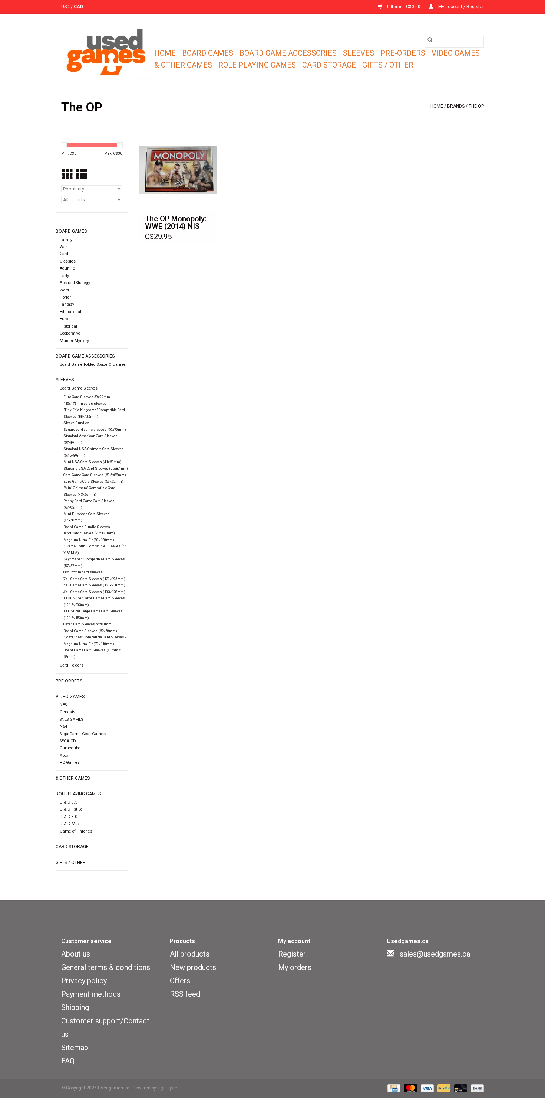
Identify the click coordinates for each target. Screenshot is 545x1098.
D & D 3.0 (68, 816)
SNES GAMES (71, 719)
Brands (456, 106)
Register (292, 953)
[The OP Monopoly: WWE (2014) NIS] (178, 170)
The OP (476, 106)
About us (75, 953)
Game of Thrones (76, 831)
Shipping (75, 1007)
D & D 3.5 (68, 802)
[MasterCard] (410, 1088)
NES (63, 705)
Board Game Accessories (288, 53)
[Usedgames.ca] (106, 52)
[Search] (430, 40)
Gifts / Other (387, 65)
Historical (68, 326)
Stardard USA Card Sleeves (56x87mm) (95, 468)
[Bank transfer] (476, 1088)
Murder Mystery (74, 340)
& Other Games (183, 65)
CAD (78, 6)
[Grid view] (67, 175)
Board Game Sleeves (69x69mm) (90, 631)
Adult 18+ (68, 268)
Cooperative (70, 333)
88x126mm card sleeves (83, 572)
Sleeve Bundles (76, 423)
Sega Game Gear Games (83, 734)
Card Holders (71, 665)
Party (64, 275)
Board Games (207, 53)
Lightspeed (168, 1088)
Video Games (456, 53)
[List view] (81, 175)
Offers (180, 980)
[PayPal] (443, 1088)
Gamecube (70, 748)
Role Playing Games (257, 65)
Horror (65, 297)
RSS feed (185, 994)
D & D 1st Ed (71, 809)
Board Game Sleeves (79, 388)
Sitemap (74, 1047)
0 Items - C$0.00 (404, 6)
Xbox (64, 755)
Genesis (67, 712)
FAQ (68, 1060)
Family (66, 239)
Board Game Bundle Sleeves (86, 527)
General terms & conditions (105, 967)
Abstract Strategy (75, 282)
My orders (294, 967)
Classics (68, 261)
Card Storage (329, 65)
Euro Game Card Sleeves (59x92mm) (93, 481)
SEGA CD (68, 741)
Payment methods (90, 994)
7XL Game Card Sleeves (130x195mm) (94, 579)
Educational (70, 311)
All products (189, 953)
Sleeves (358, 53)
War (63, 246)
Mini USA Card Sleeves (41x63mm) (92, 462)
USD (66, 6)
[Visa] (426, 1088)
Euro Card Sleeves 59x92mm (86, 397)
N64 (63, 726)
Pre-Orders (402, 53)
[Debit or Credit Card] (460, 1088)
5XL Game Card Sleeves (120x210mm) (94, 585)
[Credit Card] (393, 1088)
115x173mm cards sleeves (85, 403)
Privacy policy (84, 980)
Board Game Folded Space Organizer (93, 364)
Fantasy (67, 304)
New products (193, 967)
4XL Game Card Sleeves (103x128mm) (94, 592)
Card (64, 253)
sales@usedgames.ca (435, 953)
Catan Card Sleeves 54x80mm (87, 624)
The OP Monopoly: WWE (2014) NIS (176, 222)
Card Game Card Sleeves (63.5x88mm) (94, 475)
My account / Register (460, 6)
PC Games (70, 762)
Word (64, 290)
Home (165, 53)
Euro (64, 318)
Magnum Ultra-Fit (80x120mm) (88, 540)
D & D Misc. (71, 823)
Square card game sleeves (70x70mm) (94, 429)
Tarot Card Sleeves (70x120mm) (89, 533)
